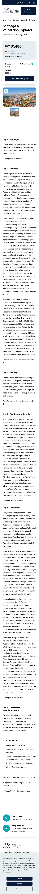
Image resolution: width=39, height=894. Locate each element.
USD (21, 3)
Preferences (19, 889)
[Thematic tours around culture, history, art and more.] (32, 63)
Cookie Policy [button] (21, 867)
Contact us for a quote (19, 79)
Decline (19, 884)
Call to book (29, 11)
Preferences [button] (7, 872)
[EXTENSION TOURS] (6, 91)
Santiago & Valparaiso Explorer (24, 20)
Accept (19, 878)
